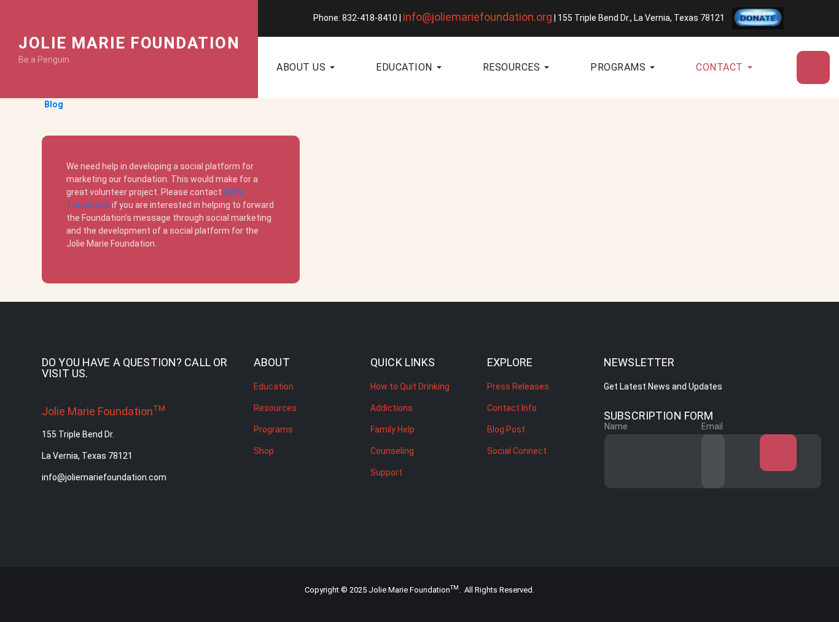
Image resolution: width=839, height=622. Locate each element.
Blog (53, 104)
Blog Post (506, 429)
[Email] (749, 461)
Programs (273, 429)
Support (386, 472)
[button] (326, 67)
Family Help (392, 429)
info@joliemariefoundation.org (477, 16)
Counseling (392, 451)
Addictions (391, 408)
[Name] (652, 461)
